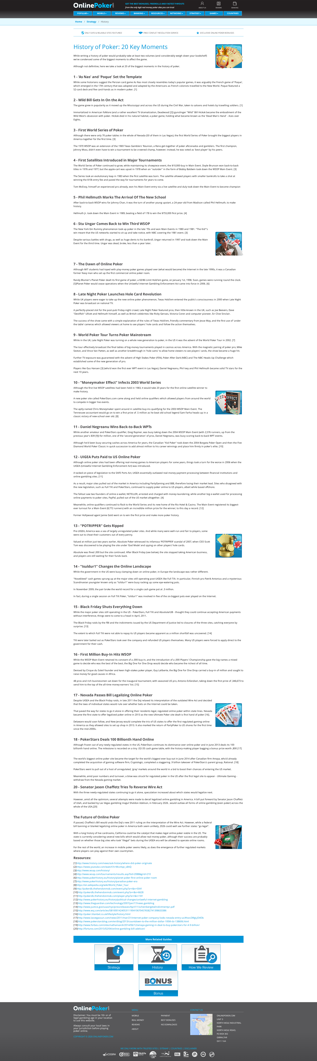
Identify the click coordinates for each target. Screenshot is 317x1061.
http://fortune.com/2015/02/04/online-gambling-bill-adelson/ (111, 928)
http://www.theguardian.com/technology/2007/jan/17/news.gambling (116, 903)
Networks (175, 13)
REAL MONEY (138, 1020)
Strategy (194, 13)
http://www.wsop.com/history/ (93, 870)
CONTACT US (196, 1009)
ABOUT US (202, 8)
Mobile (101, 13)
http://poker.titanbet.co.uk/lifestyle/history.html (104, 914)
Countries (233, 13)
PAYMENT (165, 1015)
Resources (157, 13)
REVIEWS (219, 8)
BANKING (234, 8)
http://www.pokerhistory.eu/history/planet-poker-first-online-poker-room (116, 877)
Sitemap (164, 1048)
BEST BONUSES (168, 1020)
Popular (82, 13)
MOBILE (135, 1015)
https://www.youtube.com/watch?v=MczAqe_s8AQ (103, 866)
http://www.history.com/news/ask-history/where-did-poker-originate (114, 863)
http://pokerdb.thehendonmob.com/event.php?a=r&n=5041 (109, 888)
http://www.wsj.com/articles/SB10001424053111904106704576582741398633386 (122, 910)
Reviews (119, 13)
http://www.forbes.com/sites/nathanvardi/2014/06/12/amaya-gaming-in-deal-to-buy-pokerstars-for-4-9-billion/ (139, 925)
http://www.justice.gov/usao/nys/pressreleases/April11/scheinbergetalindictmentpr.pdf (126, 906)
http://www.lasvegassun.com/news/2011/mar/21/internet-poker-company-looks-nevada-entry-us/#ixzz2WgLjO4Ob (141, 917)
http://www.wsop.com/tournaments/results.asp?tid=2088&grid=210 (113, 874)
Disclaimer (190, 1048)
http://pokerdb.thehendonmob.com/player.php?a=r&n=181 (110, 895)
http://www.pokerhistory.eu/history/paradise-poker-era (106, 881)
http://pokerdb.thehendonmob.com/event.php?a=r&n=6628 (110, 892)
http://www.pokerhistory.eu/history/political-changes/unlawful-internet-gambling (123, 899)
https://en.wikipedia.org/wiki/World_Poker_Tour (102, 885)
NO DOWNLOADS (169, 1024)
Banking (138, 13)
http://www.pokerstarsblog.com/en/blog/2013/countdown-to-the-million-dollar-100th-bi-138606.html (133, 921)
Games (213, 13)
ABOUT (135, 1029)
